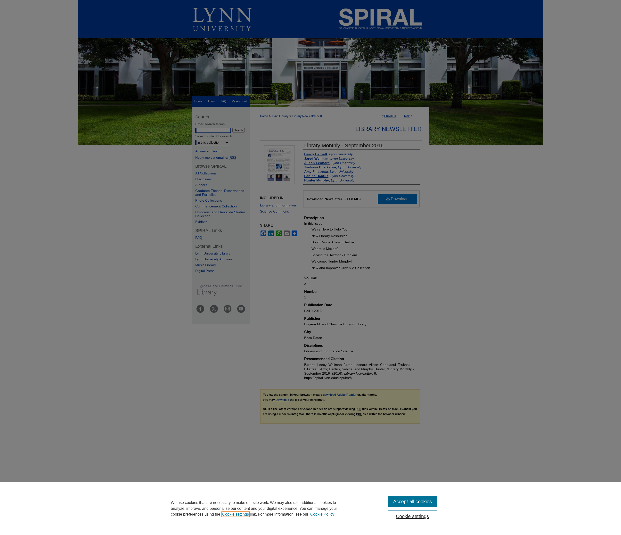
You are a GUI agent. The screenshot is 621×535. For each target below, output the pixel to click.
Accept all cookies (412, 501)
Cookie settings (235, 514)
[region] (310, 508)
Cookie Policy (322, 514)
